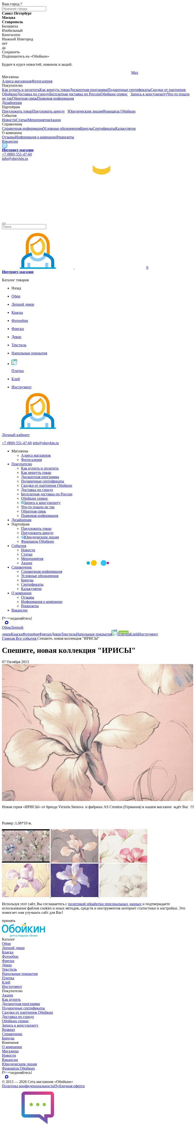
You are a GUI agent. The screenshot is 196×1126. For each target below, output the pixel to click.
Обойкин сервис (114, 94)
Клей (6, 982)
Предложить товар (17, 111)
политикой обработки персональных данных (105, 904)
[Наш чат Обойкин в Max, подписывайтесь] (5, 145)
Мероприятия (38, 120)
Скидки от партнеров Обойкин (46, 485)
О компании (21, 593)
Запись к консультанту (149, 94)
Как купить (11, 999)
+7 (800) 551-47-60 (17, 154)
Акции (55, 120)
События (18, 546)
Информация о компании (35, 137)
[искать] (4, 223)
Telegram (9, 72)
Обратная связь (24, 98)
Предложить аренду (48, 111)
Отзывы (8, 137)
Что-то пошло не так (37, 507)
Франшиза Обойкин (119, 111)
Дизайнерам (12, 103)
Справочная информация (22, 128)
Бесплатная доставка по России (75, 94)
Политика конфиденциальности (28, 1086)
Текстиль (9, 969)
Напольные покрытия (20, 974)
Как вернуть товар (54, 90)
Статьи (21, 120)
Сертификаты (104, 128)
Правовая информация (55, 98)
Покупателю (21, 464)
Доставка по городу (33, 94)
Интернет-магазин (17, 150)
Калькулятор (125, 128)
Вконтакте (75, 72)
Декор (7, 965)
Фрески (8, 961)
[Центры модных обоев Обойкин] (98, 221)
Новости (9, 120)
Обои (6, 944)
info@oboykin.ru (15, 159)
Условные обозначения (61, 128)
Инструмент (12, 987)
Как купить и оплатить (20, 90)
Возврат (8, 1030)
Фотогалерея (42, 81)
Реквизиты (65, 137)
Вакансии (10, 141)
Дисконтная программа (89, 90)
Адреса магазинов (17, 81)
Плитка (8, 978)
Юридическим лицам (85, 111)
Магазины (10, 1051)
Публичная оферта (69, 1086)
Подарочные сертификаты (129, 90)
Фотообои (10, 956)
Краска (7, 952)
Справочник (21, 567)
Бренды (86, 128)
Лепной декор (13, 948)
